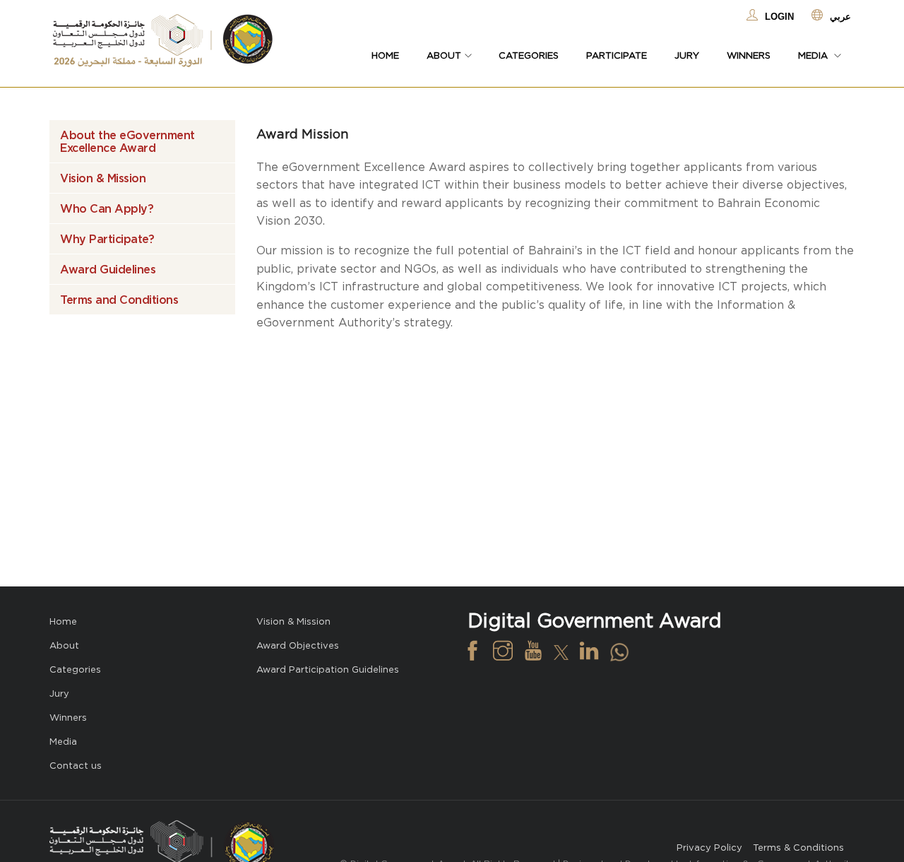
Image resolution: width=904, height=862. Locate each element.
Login (779, 16)
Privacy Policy (709, 847)
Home (385, 55)
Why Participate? (107, 238)
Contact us (75, 765)
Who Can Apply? (106, 208)
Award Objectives (297, 645)
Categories (529, 55)
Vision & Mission (102, 178)
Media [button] (814, 55)
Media (63, 741)
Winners (749, 55)
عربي (840, 16)
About (64, 645)
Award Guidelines (107, 269)
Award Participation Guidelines (327, 669)
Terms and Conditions (119, 299)
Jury (686, 55)
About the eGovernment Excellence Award (127, 141)
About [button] (444, 55)
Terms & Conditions (798, 847)
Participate (616, 55)
